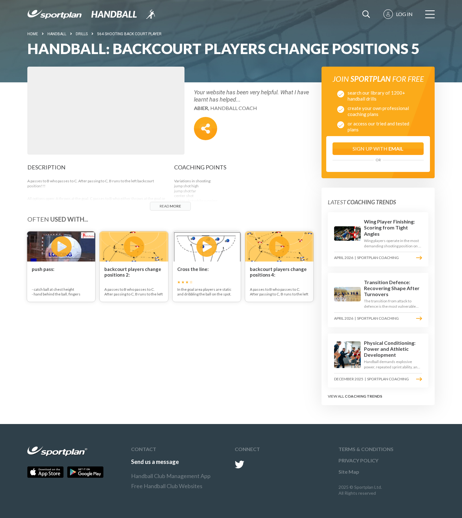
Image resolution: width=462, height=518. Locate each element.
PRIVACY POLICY (358, 460)
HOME (32, 34)
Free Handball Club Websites (166, 485)
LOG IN (404, 14)
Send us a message (155, 461)
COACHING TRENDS (363, 396)
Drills (82, 34)
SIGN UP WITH (378, 149)
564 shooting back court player (129, 34)
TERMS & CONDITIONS (365, 449)
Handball (56, 34)
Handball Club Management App (171, 475)
